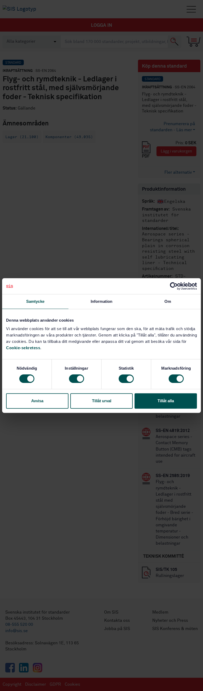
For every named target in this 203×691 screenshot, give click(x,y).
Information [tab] (101, 301)
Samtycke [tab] (35, 301)
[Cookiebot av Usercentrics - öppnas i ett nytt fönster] (174, 286)
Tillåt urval (101, 401)
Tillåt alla (166, 401)
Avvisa (37, 401)
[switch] (76, 378)
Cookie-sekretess (23, 348)
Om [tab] (167, 301)
